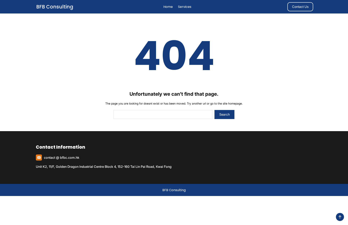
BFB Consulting (54, 6)
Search (224, 114)
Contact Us (300, 7)
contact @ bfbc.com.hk (61, 158)
